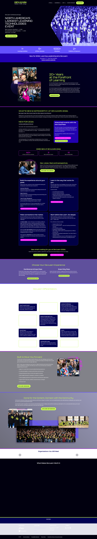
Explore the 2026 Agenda (40, 254)
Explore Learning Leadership (48, 60)
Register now (54, 95)
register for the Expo (64, 275)
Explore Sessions (23, 386)
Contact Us (36, 532)
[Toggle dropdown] (52, 2)
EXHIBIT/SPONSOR (71, 2)
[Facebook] (71, 528)
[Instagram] (68, 528)
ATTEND (50, 2)
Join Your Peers (11, 36)
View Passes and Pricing (57, 254)
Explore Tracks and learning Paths (29, 208)
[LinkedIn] (66, 528)
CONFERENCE (57, 2)
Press (35, 530)
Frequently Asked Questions (40, 527)
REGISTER (80, 2)
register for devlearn (33, 278)
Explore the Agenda (47, 170)
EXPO (63, 2)
